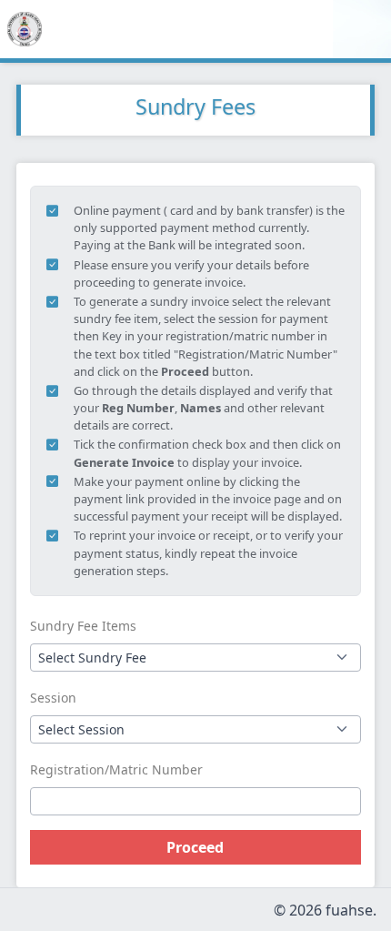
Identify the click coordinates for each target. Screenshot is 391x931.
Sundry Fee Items (83, 625)
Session (53, 697)
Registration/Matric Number (116, 769)
